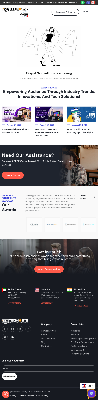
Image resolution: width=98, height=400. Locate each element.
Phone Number (57, 178)
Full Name (9, 166)
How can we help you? (14, 202)
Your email (9, 178)
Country (8, 190)
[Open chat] (91, 393)
